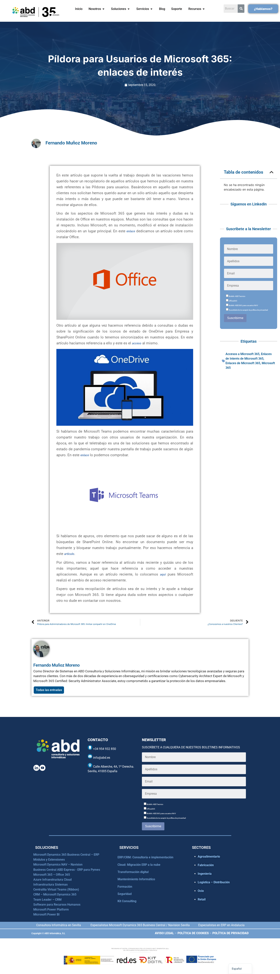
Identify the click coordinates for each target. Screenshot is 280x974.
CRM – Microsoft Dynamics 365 (54, 894)
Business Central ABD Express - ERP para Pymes (66, 869)
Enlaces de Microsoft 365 (243, 363)
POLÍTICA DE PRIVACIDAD (230, 933)
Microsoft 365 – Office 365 (51, 874)
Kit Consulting (127, 901)
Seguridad (125, 894)
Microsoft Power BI (46, 914)
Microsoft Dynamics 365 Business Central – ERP (66, 854)
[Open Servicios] (151, 9)
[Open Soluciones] (128, 9)
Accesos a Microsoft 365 (242, 354)
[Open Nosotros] (103, 9)
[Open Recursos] (203, 9)
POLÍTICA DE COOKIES (193, 933)
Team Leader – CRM (47, 899)
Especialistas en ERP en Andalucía (221, 925)
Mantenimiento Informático (136, 879)
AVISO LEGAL (164, 933)
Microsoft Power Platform (51, 909)
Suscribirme (235, 318)
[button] (271, 172)
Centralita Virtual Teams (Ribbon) (56, 889)
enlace (130, 231)
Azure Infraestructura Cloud (52, 879)
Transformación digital (133, 872)
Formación (125, 886)
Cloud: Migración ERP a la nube (139, 865)
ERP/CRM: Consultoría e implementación (145, 857)
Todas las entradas (49, 690)
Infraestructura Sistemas (50, 884)
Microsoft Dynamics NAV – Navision (57, 864)
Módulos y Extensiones (49, 859)
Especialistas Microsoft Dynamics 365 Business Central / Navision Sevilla (140, 925)
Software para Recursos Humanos (56, 904)
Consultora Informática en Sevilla (58, 925)
